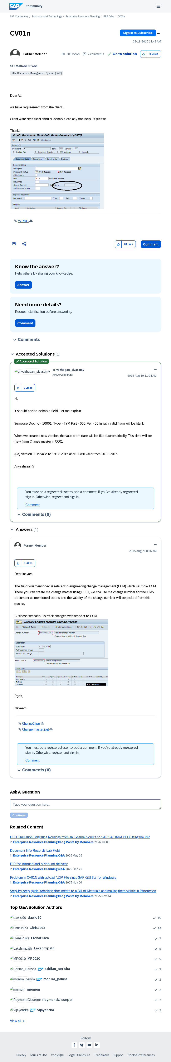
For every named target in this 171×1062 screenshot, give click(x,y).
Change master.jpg (35, 729)
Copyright (57, 1055)
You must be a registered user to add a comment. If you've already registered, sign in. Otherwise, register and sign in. (81, 494)
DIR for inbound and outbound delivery (39, 864)
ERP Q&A (108, 16)
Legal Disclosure (79, 1055)
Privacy (21, 1055)
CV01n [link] (121, 16)
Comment (151, 244)
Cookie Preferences (141, 1055)
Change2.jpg (31, 723)
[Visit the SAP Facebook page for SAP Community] (74, 1045)
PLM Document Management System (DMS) (37, 73)
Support (118, 1055)
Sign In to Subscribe (138, 33)
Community (33, 6)
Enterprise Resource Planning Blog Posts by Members (53, 842)
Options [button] (158, 33)
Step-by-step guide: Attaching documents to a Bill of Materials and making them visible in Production (83, 891)
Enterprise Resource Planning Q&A (39, 855)
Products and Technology (47, 16)
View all (15, 1021)
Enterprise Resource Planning (83, 16)
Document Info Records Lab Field (35, 850)
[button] (143, 54)
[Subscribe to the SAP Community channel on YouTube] (89, 1045)
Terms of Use (38, 1055)
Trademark (101, 1055)
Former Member (35, 54)
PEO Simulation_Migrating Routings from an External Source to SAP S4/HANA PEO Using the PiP (80, 837)
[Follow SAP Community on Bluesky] (81, 1045)
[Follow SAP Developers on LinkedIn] (96, 1045)
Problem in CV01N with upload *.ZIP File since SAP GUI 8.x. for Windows (63, 877)
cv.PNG (23, 221)
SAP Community (19, 16)
